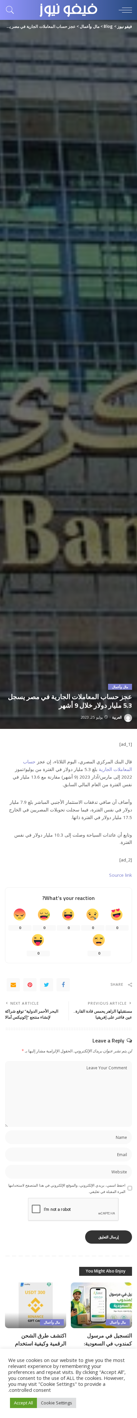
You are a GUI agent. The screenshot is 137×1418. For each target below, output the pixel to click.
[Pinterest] (30, 984)
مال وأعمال (120, 686)
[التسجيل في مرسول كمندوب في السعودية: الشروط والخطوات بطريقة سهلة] (101, 1305)
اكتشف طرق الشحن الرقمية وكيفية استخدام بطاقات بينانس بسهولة (40, 1343)
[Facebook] (63, 984)
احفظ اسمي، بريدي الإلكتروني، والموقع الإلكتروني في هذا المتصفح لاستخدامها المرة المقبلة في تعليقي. (66, 1188)
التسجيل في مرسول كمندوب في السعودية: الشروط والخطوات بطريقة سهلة (102, 1347)
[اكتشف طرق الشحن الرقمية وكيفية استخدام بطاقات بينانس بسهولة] (35, 1305)
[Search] (11, 10)
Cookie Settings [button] (56, 1403)
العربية (117, 717)
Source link (120, 875)
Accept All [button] (23, 1403)
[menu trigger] (123, 10)
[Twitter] (46, 984)
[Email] (13, 984)
